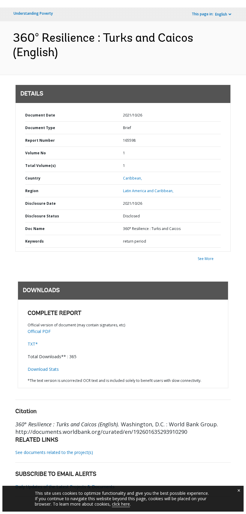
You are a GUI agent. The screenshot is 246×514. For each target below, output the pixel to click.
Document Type (40, 127)
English (221, 14)
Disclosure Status (42, 216)
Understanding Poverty (33, 13)
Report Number (40, 140)
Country (32, 178)
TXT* (33, 344)
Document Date (40, 115)
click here (121, 504)
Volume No (35, 153)
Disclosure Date (40, 203)
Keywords (34, 241)
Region (31, 190)
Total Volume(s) (40, 165)
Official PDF (39, 331)
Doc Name (35, 228)
